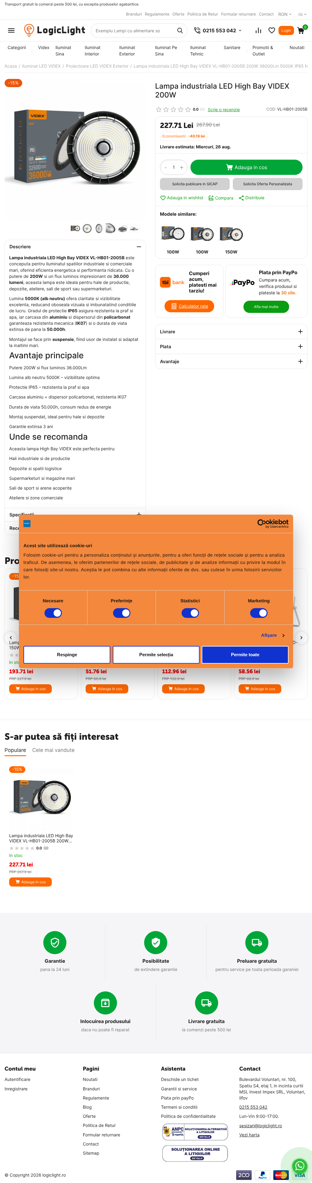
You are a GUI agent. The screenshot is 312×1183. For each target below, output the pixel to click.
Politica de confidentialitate (188, 1116)
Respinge (67, 654)
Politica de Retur (202, 14)
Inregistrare (16, 1089)
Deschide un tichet (180, 1079)
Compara (224, 197)
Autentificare (17, 1079)
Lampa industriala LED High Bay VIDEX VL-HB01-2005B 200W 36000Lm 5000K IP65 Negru (41, 839)
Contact (266, 14)
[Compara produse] (258, 30)
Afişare (269, 635)
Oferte (178, 14)
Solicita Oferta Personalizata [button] (267, 184)
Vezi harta (249, 1135)
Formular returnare (238, 14)
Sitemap (91, 1153)
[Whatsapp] (300, 1166)
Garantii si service (179, 1089)
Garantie (55, 961)
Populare (15, 750)
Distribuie (254, 197)
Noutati (297, 47)
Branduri (134, 14)
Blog (87, 1107)
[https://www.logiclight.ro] (54, 30)
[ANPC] (195, 1132)
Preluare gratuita (257, 961)
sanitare (232, 47)
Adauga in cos (251, 167)
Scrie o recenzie (224, 109)
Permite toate (245, 654)
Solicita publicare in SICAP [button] (195, 184)
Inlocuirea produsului (105, 1021)
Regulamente (157, 14)
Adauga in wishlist (185, 197)
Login (286, 30)
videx (43, 47)
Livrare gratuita (206, 1021)
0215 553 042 (253, 1107)
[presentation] (11, 638)
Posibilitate (156, 961)
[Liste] (271, 30)
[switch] (121, 613)
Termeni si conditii (179, 1107)
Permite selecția (156, 654)
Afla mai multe (266, 306)
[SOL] (195, 1154)
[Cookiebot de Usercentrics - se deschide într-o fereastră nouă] (262, 523)
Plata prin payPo (177, 1098)
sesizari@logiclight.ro (260, 1125)
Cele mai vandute (53, 750)
